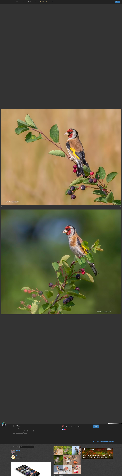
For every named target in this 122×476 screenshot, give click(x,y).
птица (25, 432)
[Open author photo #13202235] (58, 469)
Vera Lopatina (18, 455)
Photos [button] (17, 1)
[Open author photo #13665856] (58, 459)
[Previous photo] (1, 206)
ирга (14, 432)
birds (23, 430)
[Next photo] (120, 206)
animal (20, 430)
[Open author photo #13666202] (76, 450)
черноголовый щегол (52, 430)
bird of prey (15, 430)
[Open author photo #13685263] (67, 450)
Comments (15, 446)
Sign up (117, 1)
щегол (46, 430)
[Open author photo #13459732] (67, 459)
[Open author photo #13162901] (67, 469)
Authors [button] (23, 1)
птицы (22, 432)
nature (35, 430)
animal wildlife (30, 430)
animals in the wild (41, 430)
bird (26, 430)
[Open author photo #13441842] (76, 459)
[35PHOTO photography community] (8, 2)
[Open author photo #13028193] (76, 469)
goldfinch (17, 432)
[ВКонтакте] (63, 429)
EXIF (31, 446)
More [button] (36, 1)
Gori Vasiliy (18, 450)
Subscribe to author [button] (96, 426)
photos (60, 475)
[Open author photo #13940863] (58, 450)
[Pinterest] (65, 429)
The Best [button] (30, 1)
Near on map (24, 446)
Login (112, 1)
